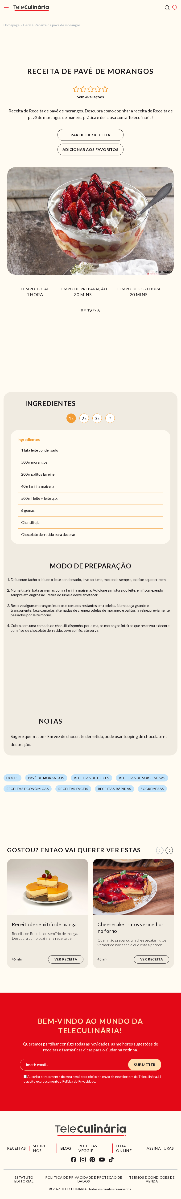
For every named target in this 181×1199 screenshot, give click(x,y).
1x (71, 418)
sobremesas (152, 789)
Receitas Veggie (87, 1148)
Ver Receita (65, 959)
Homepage (12, 25)
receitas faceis (73, 789)
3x (97, 418)
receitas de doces (91, 778)
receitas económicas (27, 789)
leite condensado (44, 450)
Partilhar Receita (90, 134)
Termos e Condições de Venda (152, 1179)
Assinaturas (160, 1148)
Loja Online (124, 1148)
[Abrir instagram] (83, 1159)
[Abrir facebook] (73, 1159)
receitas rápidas (114, 789)
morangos (39, 462)
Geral (27, 25)
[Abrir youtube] (102, 1159)
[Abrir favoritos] (174, 7)
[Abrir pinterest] (92, 1159)
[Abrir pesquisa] (167, 7)
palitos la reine (42, 474)
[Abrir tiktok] (111, 1159)
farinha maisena (41, 486)
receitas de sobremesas (142, 778)
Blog (65, 1148)
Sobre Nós (39, 1148)
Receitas (16, 1148)
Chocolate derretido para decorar (48, 534)
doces (12, 778)
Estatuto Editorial (23, 1179)
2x (84, 418)
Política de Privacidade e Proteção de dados (83, 1179)
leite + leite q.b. (45, 498)
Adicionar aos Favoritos (90, 149)
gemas (29, 510)
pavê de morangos (46, 778)
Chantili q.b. (30, 522)
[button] (76, 89)
